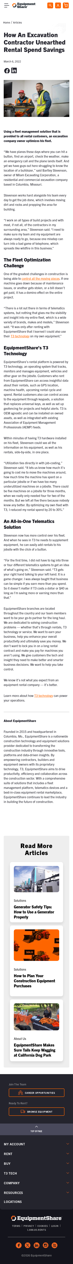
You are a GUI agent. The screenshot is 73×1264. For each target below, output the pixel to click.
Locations (13, 1201)
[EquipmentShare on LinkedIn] (37, 1245)
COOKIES (42, 1225)
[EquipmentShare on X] (28, 1245)
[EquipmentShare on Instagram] (45, 1245)
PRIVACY (29, 1225)
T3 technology (20, 336)
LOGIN (55, 1225)
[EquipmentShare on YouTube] (54, 1245)
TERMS (16, 1225)
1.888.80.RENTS (36, 1229)
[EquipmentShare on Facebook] (19, 1245)
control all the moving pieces (41, 278)
